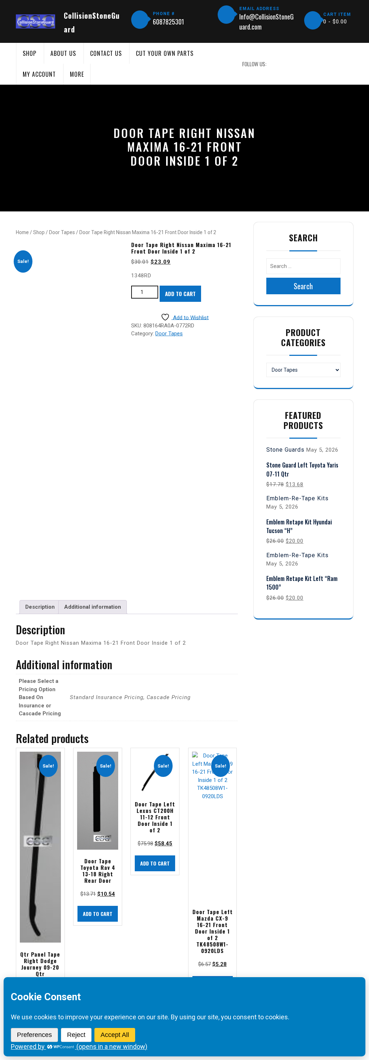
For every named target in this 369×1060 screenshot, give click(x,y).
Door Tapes (62, 232)
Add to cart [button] (97, 913)
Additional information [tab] (92, 607)
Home (22, 232)
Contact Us (106, 53)
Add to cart (180, 294)
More (77, 74)
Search (303, 286)
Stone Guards (285, 449)
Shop (29, 53)
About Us (63, 53)
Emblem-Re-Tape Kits (297, 498)
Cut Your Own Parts (165, 53)
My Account (39, 74)
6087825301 (168, 21)
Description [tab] (40, 607)
